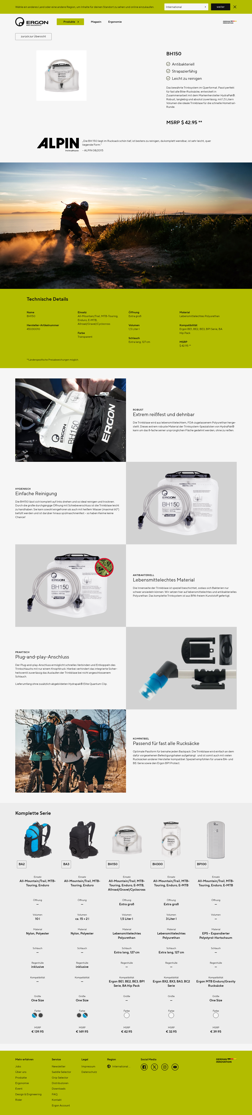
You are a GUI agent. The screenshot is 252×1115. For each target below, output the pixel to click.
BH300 (157, 864)
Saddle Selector (61, 1072)
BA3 (66, 864)
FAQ (54, 1094)
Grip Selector (60, 1077)
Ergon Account (61, 1105)
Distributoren (60, 1083)
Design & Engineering (28, 1094)
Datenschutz (89, 1072)
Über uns (20, 1072)
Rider (18, 1099)
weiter (221, 6)
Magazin (96, 21)
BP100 (201, 864)
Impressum (88, 1066)
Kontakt (57, 1099)
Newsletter (58, 1066)
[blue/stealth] (34, 1017)
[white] (216, 1017)
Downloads (58, 1088)
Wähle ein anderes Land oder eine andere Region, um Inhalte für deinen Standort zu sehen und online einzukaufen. (84, 7)
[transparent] (126, 1017)
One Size (37, 1000)
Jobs (18, 1066)
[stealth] (40, 1017)
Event (18, 1088)
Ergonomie (115, 21)
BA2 (22, 864)
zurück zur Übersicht (33, 36)
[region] (126, 149)
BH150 (112, 864)
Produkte (69, 21)
